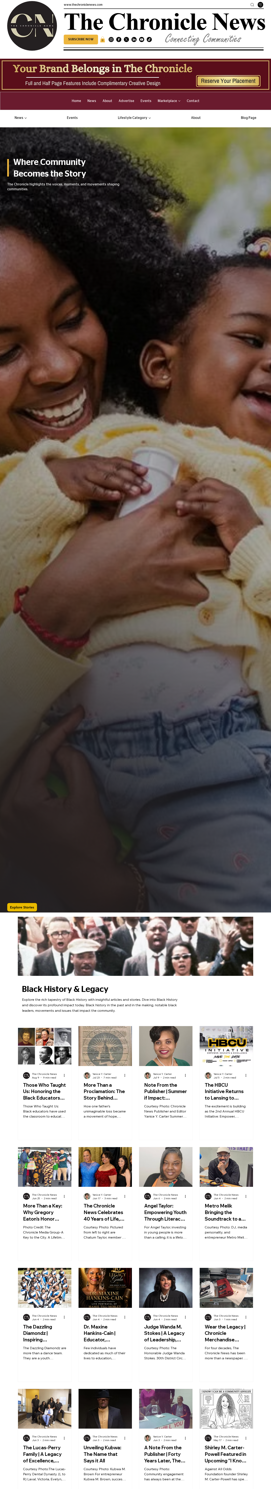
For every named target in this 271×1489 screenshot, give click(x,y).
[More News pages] (26, 118)
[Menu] (260, 5)
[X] (126, 39)
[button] (81, 39)
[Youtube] (141, 39)
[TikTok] (149, 39)
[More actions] (65, 1075)
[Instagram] (111, 39)
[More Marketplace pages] (179, 101)
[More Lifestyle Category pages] (150, 118)
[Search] (252, 4)
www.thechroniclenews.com (83, 4)
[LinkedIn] (134, 39)
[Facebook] (118, 39)
